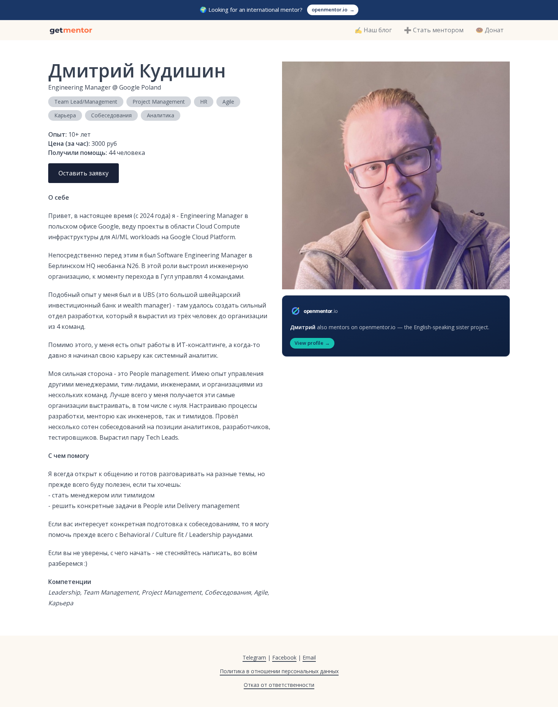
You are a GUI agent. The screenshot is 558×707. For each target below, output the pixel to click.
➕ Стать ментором (433, 30)
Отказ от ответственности (279, 684)
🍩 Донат (490, 30)
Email (309, 657)
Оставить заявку (83, 173)
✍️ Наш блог (373, 30)
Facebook (284, 657)
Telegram (254, 657)
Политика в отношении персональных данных (279, 671)
